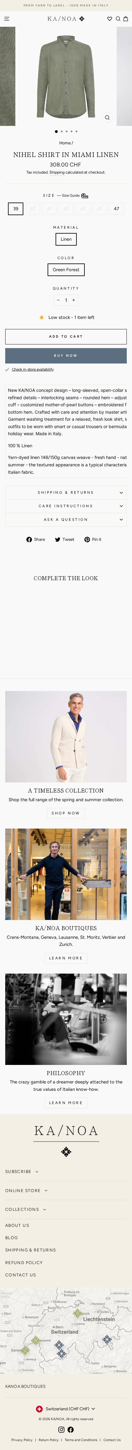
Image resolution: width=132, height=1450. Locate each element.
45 (99, 208)
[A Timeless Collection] (66, 736)
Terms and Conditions (81, 1440)
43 (82, 208)
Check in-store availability (33, 369)
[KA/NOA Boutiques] (66, 874)
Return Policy (49, 1440)
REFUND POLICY (24, 1262)
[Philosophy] (66, 1019)
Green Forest (66, 269)
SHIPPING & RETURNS (30, 1249)
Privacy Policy (22, 1440)
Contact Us (112, 1440)
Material (66, 227)
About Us (17, 1225)
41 (49, 208)
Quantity (66, 288)
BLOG (11, 1237)
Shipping (56, 172)
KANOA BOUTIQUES (25, 1386)
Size (61, 195)
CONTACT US (20, 1274)
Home (65, 142)
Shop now (66, 813)
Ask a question (66, 519)
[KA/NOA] (66, 1142)
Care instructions (66, 506)
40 (32, 208)
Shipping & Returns (66, 492)
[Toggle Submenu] (37, 1172)
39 (15, 208)
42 (65, 208)
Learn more (66, 958)
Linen (66, 239)
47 (116, 208)
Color (66, 258)
